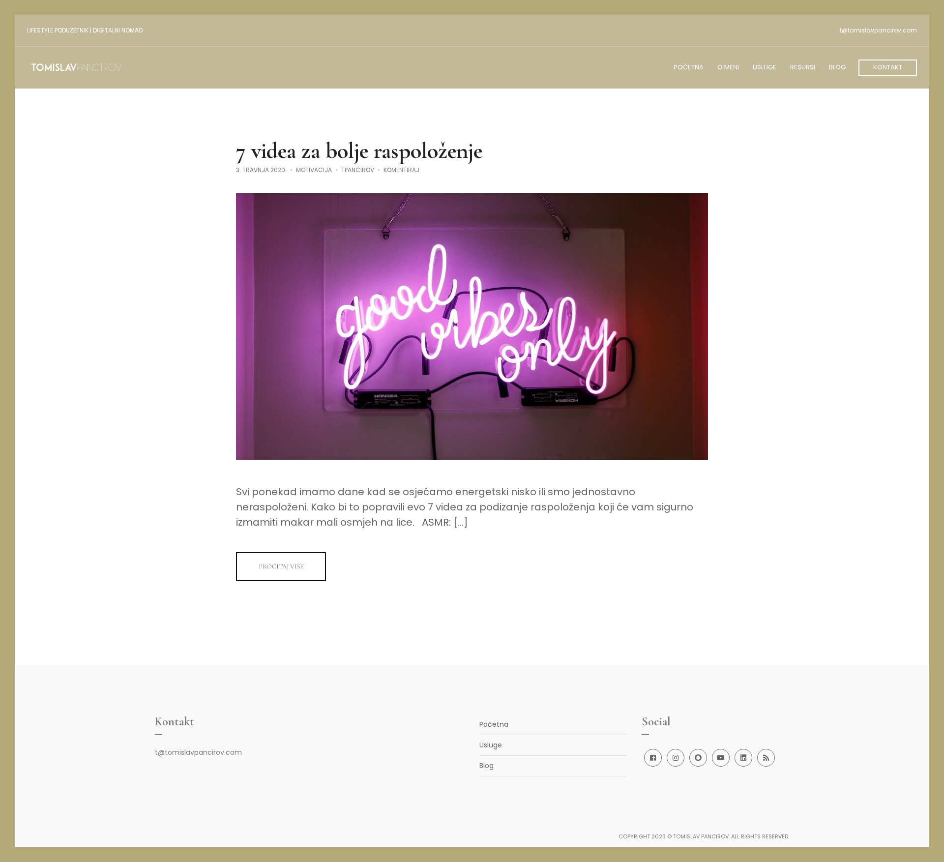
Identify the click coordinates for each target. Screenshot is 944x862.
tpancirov (357, 170)
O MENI (728, 67)
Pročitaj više (281, 566)
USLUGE (764, 67)
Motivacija (314, 170)
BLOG (837, 67)
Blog (486, 766)
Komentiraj (401, 170)
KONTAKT (887, 67)
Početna (493, 724)
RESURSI (802, 67)
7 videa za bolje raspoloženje (359, 150)
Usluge (490, 745)
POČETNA (689, 67)
